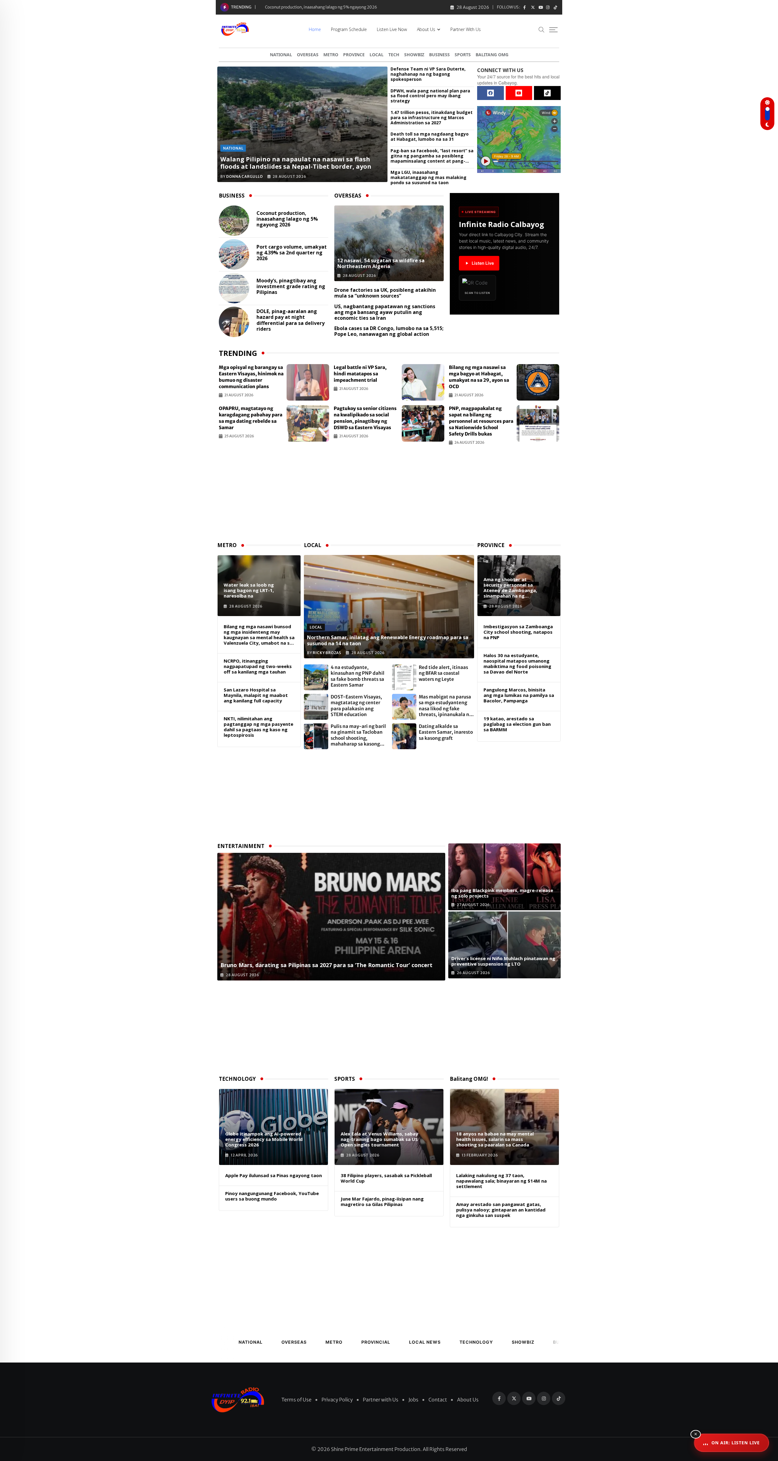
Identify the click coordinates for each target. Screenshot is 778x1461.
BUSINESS (439, 54)
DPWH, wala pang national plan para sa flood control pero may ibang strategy (430, 96)
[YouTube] (519, 93)
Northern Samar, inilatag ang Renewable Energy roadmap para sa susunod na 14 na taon (387, 640)
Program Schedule (349, 29)
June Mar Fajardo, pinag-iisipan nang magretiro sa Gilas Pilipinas (382, 1201)
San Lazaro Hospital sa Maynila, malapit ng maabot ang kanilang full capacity (256, 695)
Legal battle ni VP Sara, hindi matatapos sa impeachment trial (360, 373)
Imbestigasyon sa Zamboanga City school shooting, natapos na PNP (518, 632)
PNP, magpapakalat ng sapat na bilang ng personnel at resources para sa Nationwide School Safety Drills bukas (481, 421)
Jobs (413, 1400)
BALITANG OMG (492, 54)
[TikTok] (547, 93)
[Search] (542, 29)
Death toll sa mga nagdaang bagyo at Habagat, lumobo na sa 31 (430, 137)
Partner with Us (465, 29)
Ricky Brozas (327, 652)
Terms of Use (296, 1400)
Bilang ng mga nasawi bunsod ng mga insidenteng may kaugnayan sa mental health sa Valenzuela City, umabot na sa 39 (259, 635)
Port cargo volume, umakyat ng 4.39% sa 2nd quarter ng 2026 (291, 253)
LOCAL (377, 54)
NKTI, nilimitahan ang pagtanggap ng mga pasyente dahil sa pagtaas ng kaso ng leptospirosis (258, 727)
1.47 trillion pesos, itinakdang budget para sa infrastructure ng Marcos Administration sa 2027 (432, 117)
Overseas (294, 1342)
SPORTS (463, 54)
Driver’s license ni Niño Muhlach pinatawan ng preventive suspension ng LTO (503, 961)
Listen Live (483, 263)
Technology (476, 1342)
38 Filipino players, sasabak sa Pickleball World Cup (386, 1178)
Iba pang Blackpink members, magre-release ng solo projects (502, 893)
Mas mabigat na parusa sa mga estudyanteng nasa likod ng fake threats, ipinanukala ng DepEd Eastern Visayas (445, 706)
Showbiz (523, 1342)
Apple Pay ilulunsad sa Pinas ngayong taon (273, 1175)
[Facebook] (490, 93)
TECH (393, 54)
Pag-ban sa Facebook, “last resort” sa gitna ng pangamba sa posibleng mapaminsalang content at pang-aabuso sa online (432, 156)
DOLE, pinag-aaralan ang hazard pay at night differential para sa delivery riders (290, 320)
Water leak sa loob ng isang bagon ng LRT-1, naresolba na (249, 590)
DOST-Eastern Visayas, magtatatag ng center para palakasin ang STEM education (356, 706)
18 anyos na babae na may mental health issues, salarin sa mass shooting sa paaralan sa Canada (495, 1139)
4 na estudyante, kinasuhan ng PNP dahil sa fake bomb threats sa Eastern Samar (357, 676)
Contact (438, 1400)
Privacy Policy (337, 1400)
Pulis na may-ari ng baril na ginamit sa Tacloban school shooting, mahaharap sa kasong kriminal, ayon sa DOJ (358, 735)
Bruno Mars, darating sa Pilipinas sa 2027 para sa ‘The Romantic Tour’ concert (326, 965)
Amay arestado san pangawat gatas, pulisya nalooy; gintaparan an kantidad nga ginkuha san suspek (501, 1209)
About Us (426, 29)
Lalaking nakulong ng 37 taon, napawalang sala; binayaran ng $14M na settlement (501, 1181)
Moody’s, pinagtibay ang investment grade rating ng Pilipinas (290, 286)
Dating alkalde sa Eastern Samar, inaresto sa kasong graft (446, 732)
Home (315, 29)
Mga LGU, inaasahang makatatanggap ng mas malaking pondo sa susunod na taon (428, 177)
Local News (425, 1342)
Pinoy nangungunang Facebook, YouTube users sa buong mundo (272, 1196)
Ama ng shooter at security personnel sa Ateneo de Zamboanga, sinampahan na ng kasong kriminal (510, 587)
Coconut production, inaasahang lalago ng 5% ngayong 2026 (287, 219)
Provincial (375, 1342)
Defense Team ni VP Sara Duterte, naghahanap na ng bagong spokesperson (428, 74)
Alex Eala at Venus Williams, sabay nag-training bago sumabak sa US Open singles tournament (379, 1139)
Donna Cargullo (244, 176)
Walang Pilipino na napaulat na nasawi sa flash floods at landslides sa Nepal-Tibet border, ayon (295, 163)
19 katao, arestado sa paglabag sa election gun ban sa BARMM (517, 724)
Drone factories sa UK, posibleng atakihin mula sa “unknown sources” (385, 293)
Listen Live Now (392, 29)
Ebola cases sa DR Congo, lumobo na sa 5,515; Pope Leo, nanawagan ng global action (388, 331)
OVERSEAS (307, 54)
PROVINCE (354, 54)
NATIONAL (281, 54)
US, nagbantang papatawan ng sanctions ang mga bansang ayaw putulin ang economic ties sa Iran (384, 312)
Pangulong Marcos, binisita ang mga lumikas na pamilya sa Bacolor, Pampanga (519, 695)
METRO (330, 54)
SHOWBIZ (414, 54)
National (251, 1342)
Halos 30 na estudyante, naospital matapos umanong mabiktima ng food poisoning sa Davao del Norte (517, 663)
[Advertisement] (389, 495)
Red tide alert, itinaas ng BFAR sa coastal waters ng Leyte (443, 673)
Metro (334, 1342)
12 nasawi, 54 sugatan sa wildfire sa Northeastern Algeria (316, 7)
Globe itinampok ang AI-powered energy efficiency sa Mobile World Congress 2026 (264, 1139)
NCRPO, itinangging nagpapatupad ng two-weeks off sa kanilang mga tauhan (258, 666)
